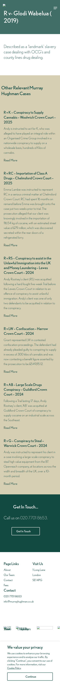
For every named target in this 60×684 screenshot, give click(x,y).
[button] (55, 8)
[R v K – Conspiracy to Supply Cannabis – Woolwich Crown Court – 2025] (30, 136)
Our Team (9, 575)
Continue (30, 676)
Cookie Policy (14, 668)
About (7, 569)
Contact (8, 580)
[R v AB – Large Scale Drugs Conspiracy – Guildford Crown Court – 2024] (30, 406)
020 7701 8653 (33, 517)
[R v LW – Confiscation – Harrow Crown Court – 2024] (30, 350)
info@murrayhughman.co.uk (19, 601)
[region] (30, 662)
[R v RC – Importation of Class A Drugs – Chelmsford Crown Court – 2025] (30, 209)
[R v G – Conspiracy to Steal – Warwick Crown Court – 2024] (30, 462)
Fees (6, 585)
